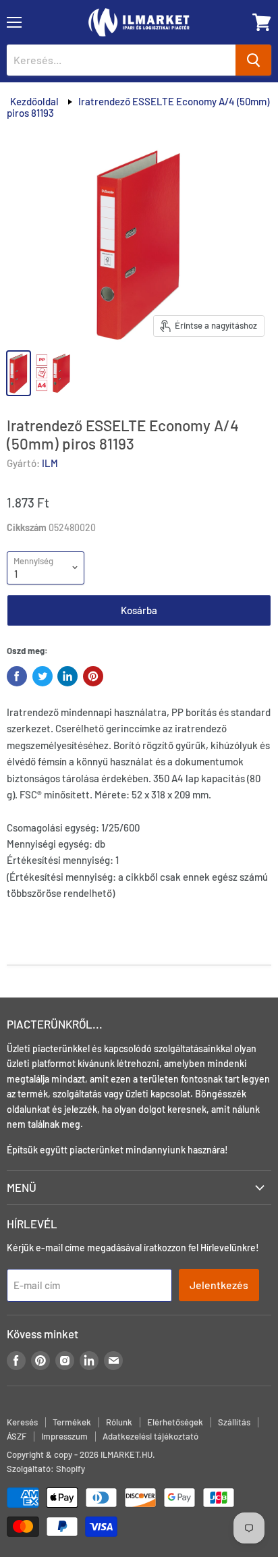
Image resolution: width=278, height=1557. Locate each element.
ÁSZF (16, 1436)
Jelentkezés (219, 1284)
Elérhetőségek (175, 1422)
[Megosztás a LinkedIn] (67, 676)
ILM (50, 463)
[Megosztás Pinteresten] (93, 676)
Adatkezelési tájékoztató (150, 1436)
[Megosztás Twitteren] (42, 676)
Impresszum (64, 1436)
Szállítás (234, 1422)
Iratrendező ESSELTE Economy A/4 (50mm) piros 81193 (138, 107)
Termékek (72, 1422)
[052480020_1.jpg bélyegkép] (55, 373)
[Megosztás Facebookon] (17, 676)
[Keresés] (253, 60)
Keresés (22, 1422)
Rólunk (119, 1422)
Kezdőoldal (34, 101)
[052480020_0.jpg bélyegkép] (18, 373)
